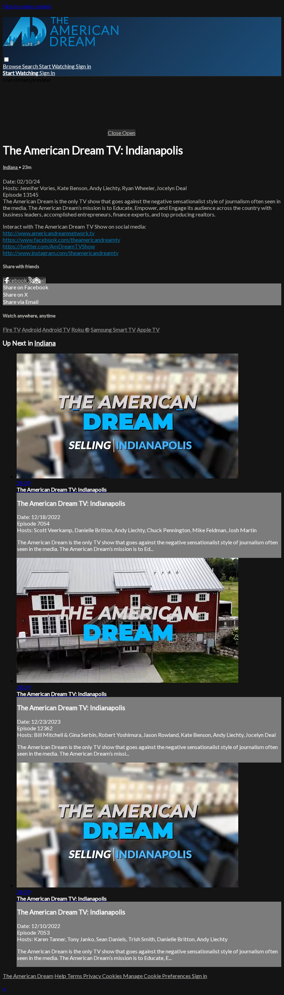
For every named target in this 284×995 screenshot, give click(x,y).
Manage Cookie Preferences (157, 975)
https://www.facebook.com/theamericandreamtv (61, 239)
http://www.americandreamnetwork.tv (49, 233)
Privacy (92, 975)
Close (115, 132)
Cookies (112, 975)
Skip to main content (27, 6)
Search (30, 66)
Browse (12, 66)
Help (60, 975)
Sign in (83, 66)
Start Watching (57, 66)
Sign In (47, 72)
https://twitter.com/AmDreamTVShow (49, 246)
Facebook (15, 280)
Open (128, 132)
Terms (75, 975)
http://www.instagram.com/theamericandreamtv (60, 252)
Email (39, 280)
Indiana (11, 167)
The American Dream (28, 975)
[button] (6, 59)
